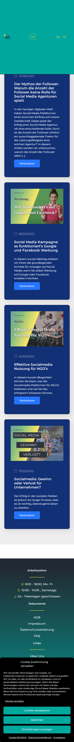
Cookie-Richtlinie (18, 737)
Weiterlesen (27, 163)
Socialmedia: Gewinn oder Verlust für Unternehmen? (32, 483)
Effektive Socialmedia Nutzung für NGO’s (33, 366)
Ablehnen (37, 719)
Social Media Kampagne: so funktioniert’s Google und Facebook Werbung (36, 246)
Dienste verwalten (14, 701)
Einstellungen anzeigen (37, 729)
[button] (33, 37)
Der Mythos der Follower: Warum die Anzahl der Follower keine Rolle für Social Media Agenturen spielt (36, 92)
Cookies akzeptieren (37, 710)
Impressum (59, 737)
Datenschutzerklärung (39, 737)
